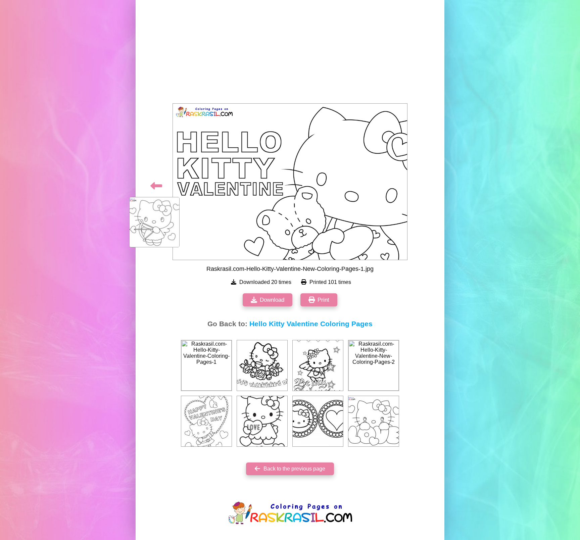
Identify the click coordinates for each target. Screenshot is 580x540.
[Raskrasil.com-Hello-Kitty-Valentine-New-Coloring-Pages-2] (373, 365)
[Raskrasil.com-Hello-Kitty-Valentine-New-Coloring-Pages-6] (206, 421)
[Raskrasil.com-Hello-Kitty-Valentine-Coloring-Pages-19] (262, 421)
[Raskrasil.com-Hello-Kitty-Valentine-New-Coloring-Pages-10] (373, 421)
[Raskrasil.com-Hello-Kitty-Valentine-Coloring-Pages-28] (262, 365)
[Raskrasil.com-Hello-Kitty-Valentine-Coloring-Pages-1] (206, 365)
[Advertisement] (290, 54)
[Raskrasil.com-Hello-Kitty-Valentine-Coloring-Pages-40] (317, 365)
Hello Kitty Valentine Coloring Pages (311, 324)
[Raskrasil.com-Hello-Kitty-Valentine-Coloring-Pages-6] (317, 421)
